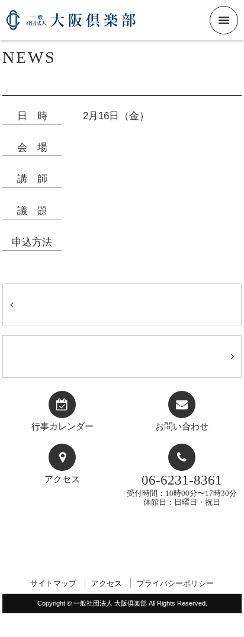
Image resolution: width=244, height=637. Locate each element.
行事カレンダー (62, 426)
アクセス (62, 479)
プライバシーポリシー (175, 583)
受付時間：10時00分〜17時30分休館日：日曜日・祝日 (182, 490)
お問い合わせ (181, 426)
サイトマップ (53, 583)
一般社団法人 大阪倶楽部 (71, 24)
